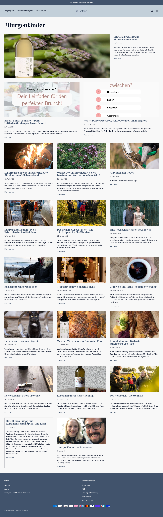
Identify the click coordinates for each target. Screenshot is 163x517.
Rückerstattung (87, 500)
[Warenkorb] (157, 10)
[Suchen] (147, 10)
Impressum (86, 485)
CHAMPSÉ (12, 510)
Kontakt (7, 485)
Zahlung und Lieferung (89, 493)
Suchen (7, 489)
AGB (83, 489)
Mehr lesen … (118, 59)
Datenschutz (86, 497)
